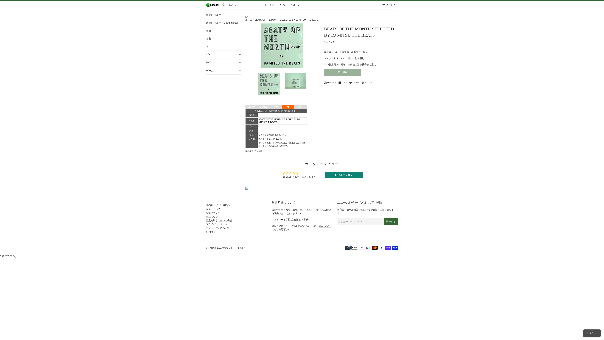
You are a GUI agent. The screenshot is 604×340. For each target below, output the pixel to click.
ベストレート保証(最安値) (285, 219)
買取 (208, 30)
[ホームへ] (213, 6)
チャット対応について (218, 228)
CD (223, 54)
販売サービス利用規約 (218, 205)
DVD (223, 62)
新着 (208, 38)
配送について (213, 213)
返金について (213, 209)
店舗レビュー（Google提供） (222, 22)
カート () (391, 5)
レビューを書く (344, 174)
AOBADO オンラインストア (234, 248)
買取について (213, 216)
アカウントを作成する (288, 5)
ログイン (269, 5)
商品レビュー (213, 14)
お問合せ (210, 231)
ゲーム (223, 70)
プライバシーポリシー (218, 224)
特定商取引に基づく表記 (219, 220)
